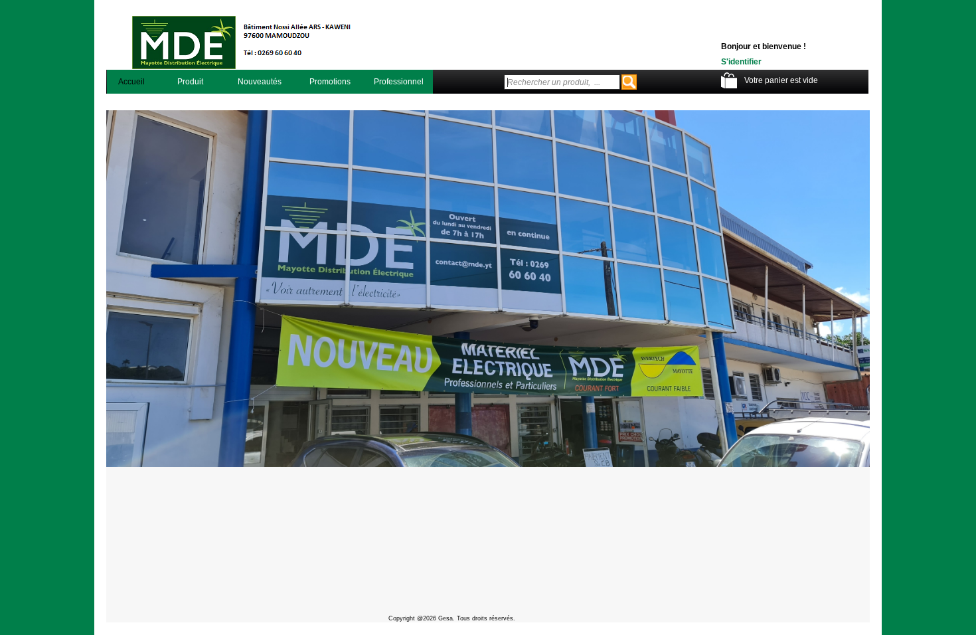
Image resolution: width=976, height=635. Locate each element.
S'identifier (741, 61)
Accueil (131, 81)
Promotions (330, 81)
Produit (190, 81)
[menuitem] (132, 82)
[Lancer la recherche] (629, 82)
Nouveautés (260, 81)
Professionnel (399, 81)
